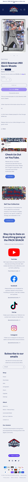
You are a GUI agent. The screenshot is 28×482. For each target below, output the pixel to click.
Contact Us (9, 220)
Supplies (5, 393)
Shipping (3, 71)
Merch (4, 390)
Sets (4, 383)
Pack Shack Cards (13, 271)
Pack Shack (7, 475)
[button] (3, 9)
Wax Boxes (6, 380)
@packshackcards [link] (13, 297)
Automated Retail (7, 413)
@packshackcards (13, 320)
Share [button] (4, 128)
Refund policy (24, 475)
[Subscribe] (23, 367)
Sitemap (5, 396)
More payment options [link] (14, 93)
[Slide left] (10, 55)
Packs (4, 376)
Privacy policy (6, 477)
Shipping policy (22, 477)
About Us (5, 406)
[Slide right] (17, 55)
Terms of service (14, 477)
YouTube (10, 176)
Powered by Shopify (14, 475)
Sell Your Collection (8, 416)
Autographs (6, 386)
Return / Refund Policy (8, 409)
